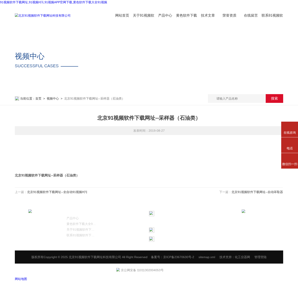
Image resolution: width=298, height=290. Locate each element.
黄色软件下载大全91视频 (81, 224)
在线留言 (251, 15)
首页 (38, 98)
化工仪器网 (242, 257)
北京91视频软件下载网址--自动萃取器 (257, 192)
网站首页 (122, 15)
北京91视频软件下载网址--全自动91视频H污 (57, 192)
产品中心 (165, 15)
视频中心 (53, 98)
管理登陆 (260, 257)
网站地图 (21, 279)
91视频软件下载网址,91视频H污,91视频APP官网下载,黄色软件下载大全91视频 (53, 2)
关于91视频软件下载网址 (81, 229)
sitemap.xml (207, 257)
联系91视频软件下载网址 (81, 235)
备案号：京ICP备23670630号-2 (172, 257)
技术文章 (208, 15)
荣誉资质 (229, 15)
